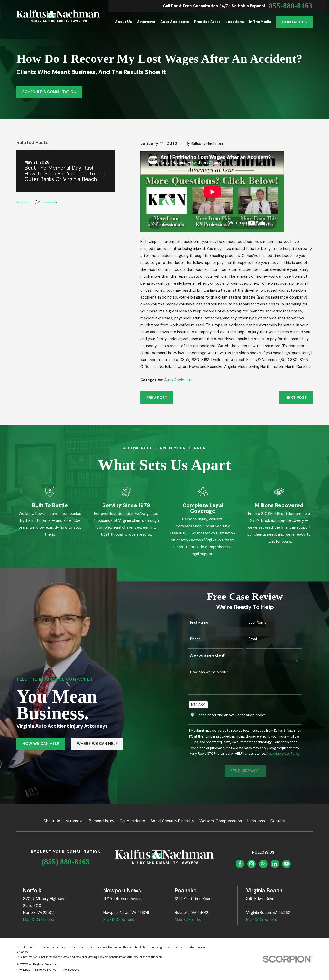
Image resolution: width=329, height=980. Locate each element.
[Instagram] (251, 863)
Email (253, 639)
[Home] (58, 16)
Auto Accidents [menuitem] (174, 22)
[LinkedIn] (274, 863)
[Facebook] (240, 863)
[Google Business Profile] (263, 863)
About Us (51, 820)
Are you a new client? (208, 655)
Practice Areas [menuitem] (207, 22)
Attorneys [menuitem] (146, 22)
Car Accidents (132, 820)
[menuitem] (23, 970)
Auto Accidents (178, 379)
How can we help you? (209, 672)
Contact (278, 820)
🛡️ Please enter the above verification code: (227, 715)
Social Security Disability (172, 820)
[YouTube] (286, 863)
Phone (195, 639)
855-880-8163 (291, 6)
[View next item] (50, 202)
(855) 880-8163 (66, 862)
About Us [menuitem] (123, 22)
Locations (256, 820)
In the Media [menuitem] (260, 22)
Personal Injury (101, 820)
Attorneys (75, 820)
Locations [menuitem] (235, 22)
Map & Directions (38, 919)
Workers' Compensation (220, 820)
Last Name (258, 622)
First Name (199, 622)
